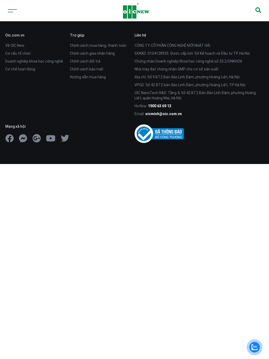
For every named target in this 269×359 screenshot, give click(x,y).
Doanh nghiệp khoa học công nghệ (34, 61)
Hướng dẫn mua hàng (88, 77)
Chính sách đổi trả (85, 61)
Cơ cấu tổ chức (18, 53)
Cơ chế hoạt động (20, 69)
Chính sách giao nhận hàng (92, 53)
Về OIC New (14, 45)
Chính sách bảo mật (87, 69)
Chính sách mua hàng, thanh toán (98, 45)
